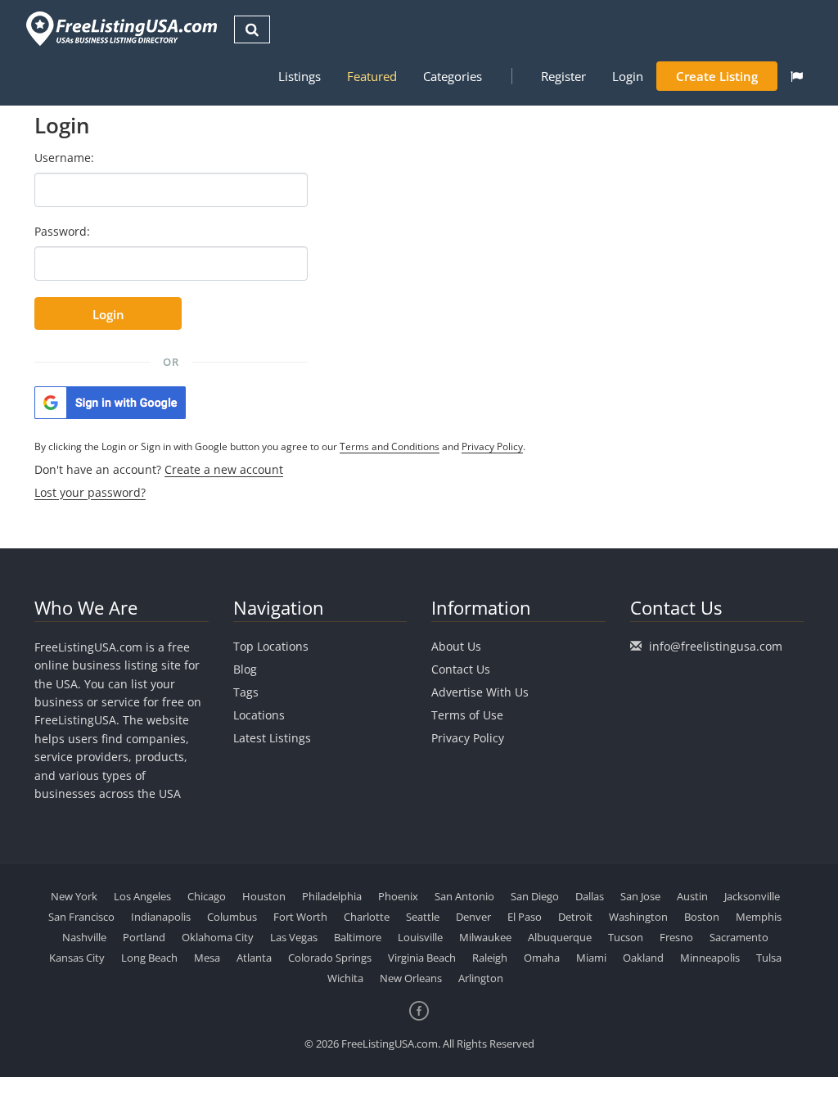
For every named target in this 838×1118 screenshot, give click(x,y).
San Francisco (81, 916)
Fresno (676, 937)
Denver (473, 916)
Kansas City (77, 957)
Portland (144, 937)
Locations (259, 715)
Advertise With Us (480, 692)
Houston (264, 896)
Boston (701, 916)
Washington (638, 916)
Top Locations (271, 646)
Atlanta (254, 957)
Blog (245, 669)
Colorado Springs (330, 957)
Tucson (625, 937)
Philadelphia (332, 896)
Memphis (759, 916)
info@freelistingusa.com (715, 646)
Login (627, 76)
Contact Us (460, 669)
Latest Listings (272, 738)
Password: (62, 231)
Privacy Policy (492, 446)
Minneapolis (710, 957)
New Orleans (411, 978)
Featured (372, 76)
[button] (796, 76)
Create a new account (223, 469)
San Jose (640, 896)
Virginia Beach (422, 957)
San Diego (535, 896)
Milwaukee (485, 937)
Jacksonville (752, 896)
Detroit (575, 916)
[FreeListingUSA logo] (120, 28)
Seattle (422, 916)
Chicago (206, 896)
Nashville (84, 937)
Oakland (643, 957)
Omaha (542, 957)
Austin (692, 896)
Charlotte (367, 916)
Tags (246, 692)
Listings (299, 76)
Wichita (345, 978)
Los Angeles (142, 896)
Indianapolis (161, 916)
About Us (456, 646)
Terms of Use (467, 715)
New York (74, 896)
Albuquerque (560, 937)
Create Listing (717, 76)
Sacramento (739, 937)
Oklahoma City (218, 937)
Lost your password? (90, 492)
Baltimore (357, 937)
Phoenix (398, 896)
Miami (591, 957)
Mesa (207, 957)
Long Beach (149, 957)
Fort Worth (300, 916)
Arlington (480, 978)
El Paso (524, 916)
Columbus (232, 916)
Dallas (589, 896)
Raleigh (489, 957)
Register (563, 76)
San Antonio (464, 896)
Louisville (420, 937)
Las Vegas (294, 937)
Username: (64, 157)
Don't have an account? (158, 469)
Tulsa (769, 957)
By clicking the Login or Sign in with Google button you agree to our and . (279, 446)
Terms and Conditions (389, 446)
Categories (452, 76)
